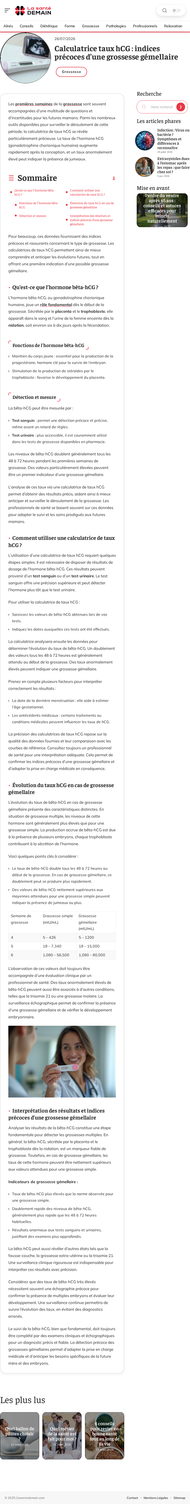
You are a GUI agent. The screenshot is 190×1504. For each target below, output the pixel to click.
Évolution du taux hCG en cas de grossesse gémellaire (92, 205)
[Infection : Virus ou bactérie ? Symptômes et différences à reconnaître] (144, 140)
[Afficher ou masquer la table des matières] (86, 178)
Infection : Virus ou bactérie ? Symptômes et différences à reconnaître (173, 138)
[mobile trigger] (9, 10)
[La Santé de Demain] (33, 10)
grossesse (72, 103)
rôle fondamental (56, 304)
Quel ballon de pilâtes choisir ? (19, 1434)
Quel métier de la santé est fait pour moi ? (62, 1434)
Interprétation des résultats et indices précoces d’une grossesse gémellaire (91, 219)
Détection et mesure (32, 215)
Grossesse (71, 71)
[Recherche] (164, 10)
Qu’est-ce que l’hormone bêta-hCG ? (34, 192)
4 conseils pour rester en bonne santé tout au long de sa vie (104, 1434)
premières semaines (34, 103)
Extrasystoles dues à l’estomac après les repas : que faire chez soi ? (173, 165)
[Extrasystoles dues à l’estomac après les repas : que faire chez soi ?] (144, 167)
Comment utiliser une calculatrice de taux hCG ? (87, 192)
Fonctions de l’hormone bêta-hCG (38, 205)
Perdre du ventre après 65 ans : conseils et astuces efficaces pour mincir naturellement (162, 208)
